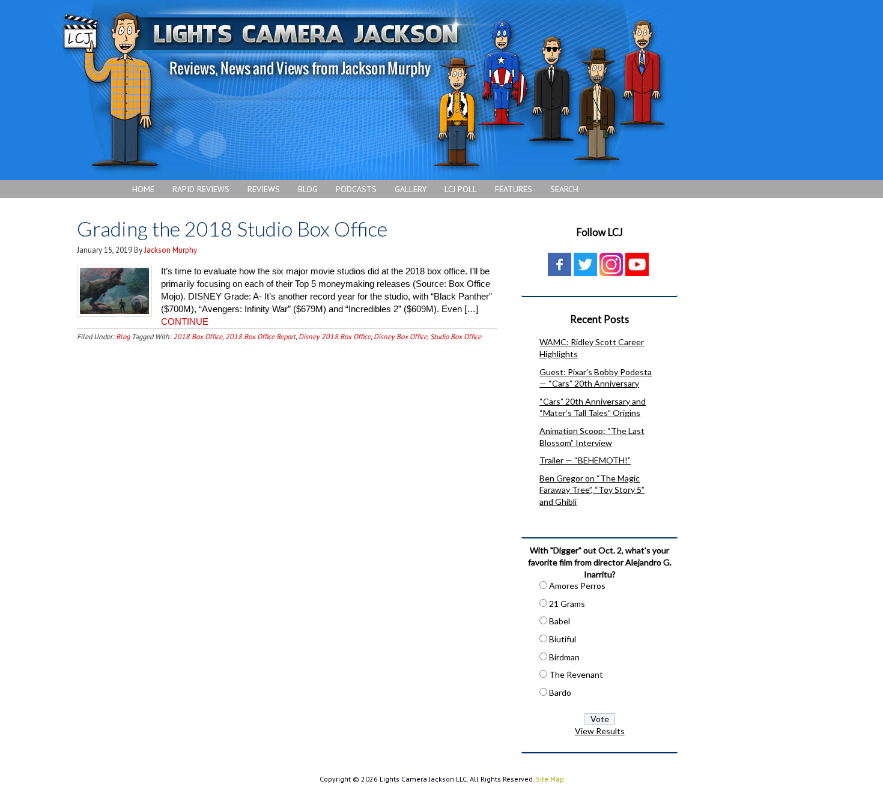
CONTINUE (184, 321)
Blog (123, 336)
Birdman (564, 657)
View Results (600, 731)
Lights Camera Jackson (363, 90)
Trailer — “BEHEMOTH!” (585, 460)
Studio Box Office (455, 336)
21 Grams (567, 604)
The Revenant (576, 674)
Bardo (560, 692)
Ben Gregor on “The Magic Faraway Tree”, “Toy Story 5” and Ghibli (592, 490)
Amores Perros (577, 585)
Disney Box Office (400, 336)
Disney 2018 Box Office (335, 336)
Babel (559, 621)
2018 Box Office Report (260, 336)
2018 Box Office (197, 336)
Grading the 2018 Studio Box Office (232, 228)
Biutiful (562, 639)
